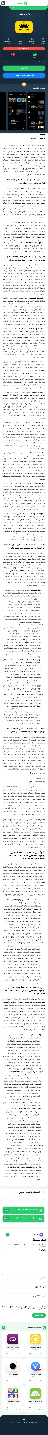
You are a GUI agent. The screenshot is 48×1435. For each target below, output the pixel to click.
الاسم (43, 1278)
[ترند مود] (21, 3)
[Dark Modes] (3, 3)
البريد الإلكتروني (40, 1287)
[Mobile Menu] (45, 3)
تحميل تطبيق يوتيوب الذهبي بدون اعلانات (30, 197)
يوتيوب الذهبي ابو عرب (13, 590)
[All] (7, 1234)
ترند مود (18, 1423)
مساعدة (33, 138)
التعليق (42, 1250)
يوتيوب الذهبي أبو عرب (12, 265)
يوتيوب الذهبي (21, 483)
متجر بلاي (41, 559)
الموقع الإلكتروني (39, 1296)
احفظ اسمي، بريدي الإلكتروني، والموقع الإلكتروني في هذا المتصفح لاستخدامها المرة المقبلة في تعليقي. (24, 1308)
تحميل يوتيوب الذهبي (10, 146)
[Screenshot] (36, 111)
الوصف (42, 138)
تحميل (22, 68)
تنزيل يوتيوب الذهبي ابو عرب (16, 820)
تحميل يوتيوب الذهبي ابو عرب (14, 392)
